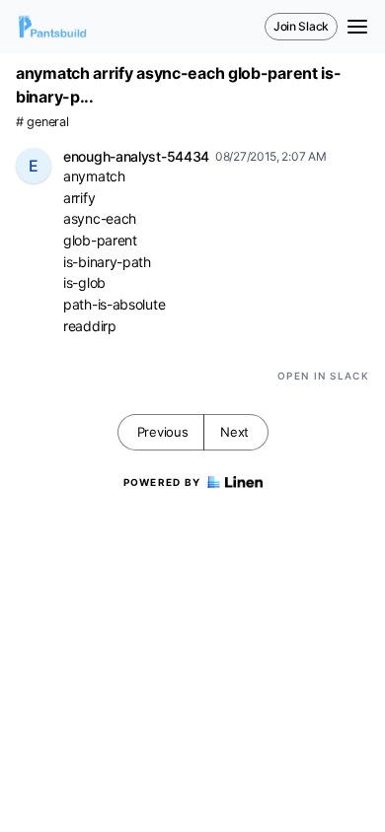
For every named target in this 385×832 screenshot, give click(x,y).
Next (234, 432)
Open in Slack (323, 375)
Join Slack (301, 26)
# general (42, 121)
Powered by (162, 482)
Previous (163, 432)
